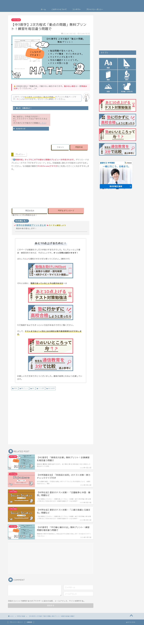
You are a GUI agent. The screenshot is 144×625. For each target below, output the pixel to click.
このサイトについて (59, 9)
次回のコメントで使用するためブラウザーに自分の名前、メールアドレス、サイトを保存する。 (46, 601)
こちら (43, 123)
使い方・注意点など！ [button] (24, 108)
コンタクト (76, 9)
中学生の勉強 (16, 20)
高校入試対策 (51, 388)
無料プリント (24, 388)
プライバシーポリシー (94, 9)
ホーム (43, 9)
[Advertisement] (70, 126)
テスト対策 (41, 388)
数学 (33, 388)
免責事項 (29, 622)
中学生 (15, 388)
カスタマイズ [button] (20, 129)
